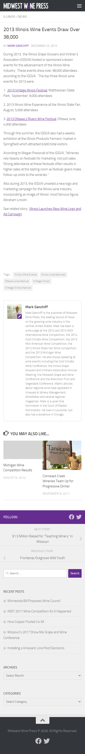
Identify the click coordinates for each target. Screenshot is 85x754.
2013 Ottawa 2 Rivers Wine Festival (31, 119)
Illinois (9, 17)
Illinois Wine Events (26, 274)
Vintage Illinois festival (18, 287)
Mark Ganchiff (18, 45)
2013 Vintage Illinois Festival (27, 90)
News (22, 17)
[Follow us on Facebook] (71, 517)
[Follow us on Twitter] (79, 517)
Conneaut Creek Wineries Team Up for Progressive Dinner (58, 481)
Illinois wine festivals (53, 274)
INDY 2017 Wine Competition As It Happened (39, 611)
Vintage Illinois (41, 281)
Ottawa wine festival (17, 281)
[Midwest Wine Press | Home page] (33, 5)
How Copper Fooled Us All (25, 622)
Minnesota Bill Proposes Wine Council (33, 601)
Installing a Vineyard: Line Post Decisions (35, 648)
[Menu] (79, 5)
